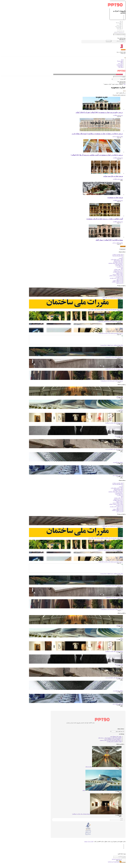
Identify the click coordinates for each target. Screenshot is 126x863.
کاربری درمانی (119, 279)
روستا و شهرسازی (119, 264)
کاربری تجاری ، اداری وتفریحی (116, 278)
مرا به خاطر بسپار (120, 860)
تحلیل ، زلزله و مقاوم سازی (117, 259)
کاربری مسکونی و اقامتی (117, 281)
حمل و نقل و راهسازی (118, 261)
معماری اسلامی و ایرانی (117, 136)
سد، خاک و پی (120, 266)
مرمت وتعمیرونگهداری (118, 115)
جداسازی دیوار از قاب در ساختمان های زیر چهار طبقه (110, 737)
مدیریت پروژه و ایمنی (118, 270)
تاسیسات (121, 258)
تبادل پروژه (119, 25)
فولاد (122, 268)
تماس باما (119, 28)
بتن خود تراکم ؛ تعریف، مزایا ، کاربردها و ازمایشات (111, 740)
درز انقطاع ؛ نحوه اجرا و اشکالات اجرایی (113, 739)
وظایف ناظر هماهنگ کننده (116, 736)
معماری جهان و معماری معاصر (116, 275)
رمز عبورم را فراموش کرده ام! (118, 859)
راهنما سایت (119, 27)
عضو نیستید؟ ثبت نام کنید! (113, 861)
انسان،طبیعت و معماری (117, 254)
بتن (122, 257)
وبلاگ (120, 23)
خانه (121, 21)
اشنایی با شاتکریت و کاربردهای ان (114, 741)
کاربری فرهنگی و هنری (118, 280)
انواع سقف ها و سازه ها (118, 255)
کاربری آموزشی (119, 276)
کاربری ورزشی (119, 283)
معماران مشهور (119, 273)
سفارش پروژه (118, 26)
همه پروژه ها (119, 22)
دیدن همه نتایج (122, 39)
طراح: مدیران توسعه (88, 841)
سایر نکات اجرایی (119, 265)
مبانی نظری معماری (118, 269)
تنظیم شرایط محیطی (118, 260)
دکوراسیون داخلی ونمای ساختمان (115, 263)
